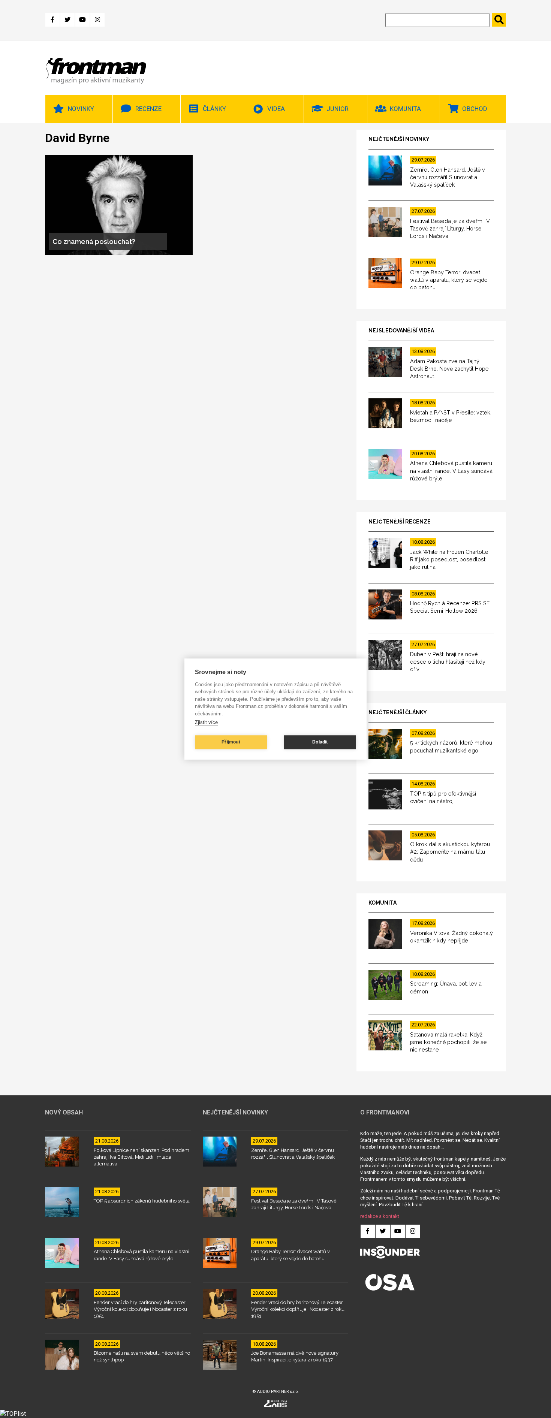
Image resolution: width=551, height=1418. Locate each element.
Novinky (81, 108)
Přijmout (231, 742)
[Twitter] (67, 20)
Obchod (474, 108)
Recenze (148, 108)
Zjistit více (206, 722)
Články (214, 108)
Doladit (320, 742)
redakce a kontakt (379, 1216)
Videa (276, 108)
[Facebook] (52, 20)
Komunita (405, 108)
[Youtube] (82, 20)
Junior (337, 108)
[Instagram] (97, 20)
